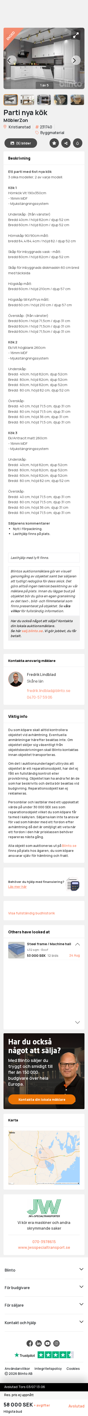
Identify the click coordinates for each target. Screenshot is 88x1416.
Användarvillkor (17, 1368)
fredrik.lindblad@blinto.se (48, 690)
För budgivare (17, 1287)
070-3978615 (44, 1241)
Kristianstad (19, 127)
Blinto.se (69, 845)
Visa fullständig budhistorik (31, 913)
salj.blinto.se (32, 631)
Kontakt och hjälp (20, 1322)
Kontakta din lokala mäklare (42, 1099)
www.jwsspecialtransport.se (44, 1247)
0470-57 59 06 (39, 697)
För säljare (14, 1305)
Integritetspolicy (48, 1368)
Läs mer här (17, 886)
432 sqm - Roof (37, 950)
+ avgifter (42, 1405)
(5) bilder (23, 143)
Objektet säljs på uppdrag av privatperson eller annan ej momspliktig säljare (47, 641)
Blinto (10, 1270)
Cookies (73, 1368)
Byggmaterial (52, 132)
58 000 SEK (19, 1404)
